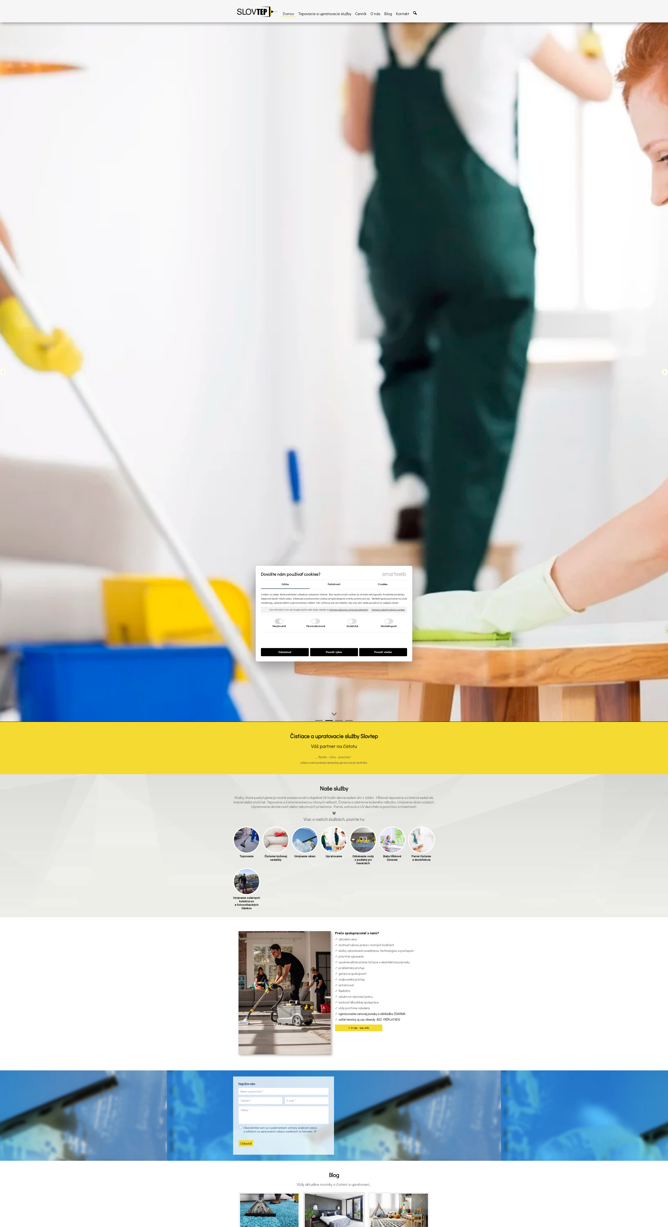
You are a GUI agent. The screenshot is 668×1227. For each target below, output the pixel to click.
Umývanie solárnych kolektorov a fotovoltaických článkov (247, 903)
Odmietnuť (285, 652)
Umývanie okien (304, 856)
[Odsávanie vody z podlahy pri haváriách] (363, 840)
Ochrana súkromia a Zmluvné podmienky (348, 609)
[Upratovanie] (333, 840)
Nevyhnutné (279, 626)
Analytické (352, 626)
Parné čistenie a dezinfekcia (422, 858)
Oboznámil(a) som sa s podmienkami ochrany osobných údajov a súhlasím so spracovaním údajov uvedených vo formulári (280, 1129)
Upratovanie (334, 856)
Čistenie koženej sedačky (276, 858)
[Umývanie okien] (304, 840)
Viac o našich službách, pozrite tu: (334, 819)
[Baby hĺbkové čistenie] (392, 840)
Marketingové (388, 626)
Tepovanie (247, 856)
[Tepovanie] (246, 840)
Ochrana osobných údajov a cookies (388, 609)
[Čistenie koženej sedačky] (275, 840)
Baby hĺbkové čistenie (392, 858)
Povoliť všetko (383, 652)
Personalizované (315, 626)
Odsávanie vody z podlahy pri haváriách (363, 860)
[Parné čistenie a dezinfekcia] (421, 840)
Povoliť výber (334, 652)
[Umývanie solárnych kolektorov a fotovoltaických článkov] (246, 881)
